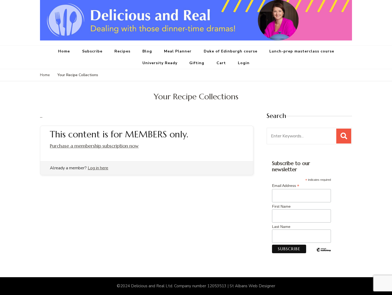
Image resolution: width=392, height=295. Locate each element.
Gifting (196, 62)
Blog (147, 51)
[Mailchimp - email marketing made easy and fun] (323, 254)
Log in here (98, 168)
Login (244, 62)
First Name (281, 206)
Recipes (122, 51)
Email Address (285, 185)
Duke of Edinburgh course (230, 51)
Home (64, 51)
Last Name (281, 226)
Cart (221, 62)
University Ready (159, 62)
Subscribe (92, 51)
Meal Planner (177, 51)
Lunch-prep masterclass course (301, 51)
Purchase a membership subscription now (94, 146)
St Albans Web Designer (252, 286)
